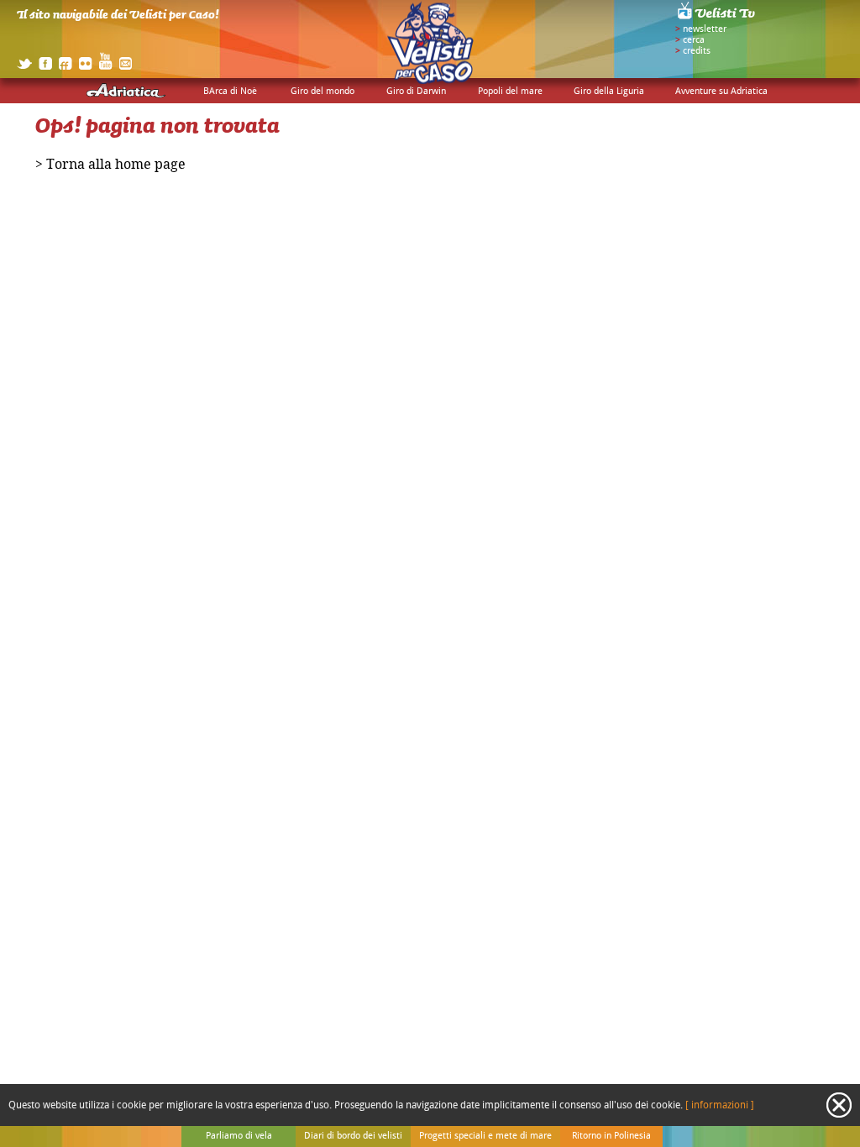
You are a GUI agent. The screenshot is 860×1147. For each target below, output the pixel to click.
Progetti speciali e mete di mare (485, 1136)
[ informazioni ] (719, 1105)
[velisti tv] (717, 18)
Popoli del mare (510, 91)
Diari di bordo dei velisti (353, 1136)
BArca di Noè (230, 91)
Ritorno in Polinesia (611, 1136)
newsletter (704, 29)
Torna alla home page (116, 165)
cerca (694, 40)
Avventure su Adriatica (721, 91)
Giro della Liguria (609, 91)
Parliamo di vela (239, 1136)
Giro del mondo (322, 91)
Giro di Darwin (416, 91)
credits (697, 51)
